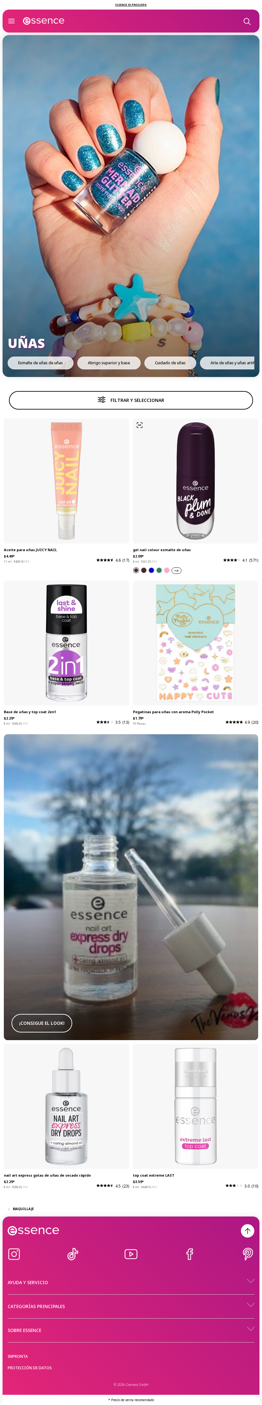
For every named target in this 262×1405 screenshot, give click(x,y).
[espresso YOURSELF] (144, 570)
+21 (176, 570)
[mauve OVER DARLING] (167, 570)
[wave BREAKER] (151, 570)
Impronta (18, 1356)
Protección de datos (30, 1368)
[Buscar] (246, 21)
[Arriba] (247, 1231)
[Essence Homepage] (44, 21)
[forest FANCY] (159, 570)
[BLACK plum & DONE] (136, 570)
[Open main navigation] (11, 21)
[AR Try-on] (139, 425)
